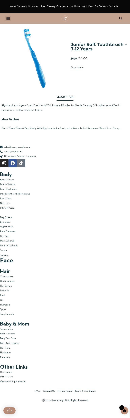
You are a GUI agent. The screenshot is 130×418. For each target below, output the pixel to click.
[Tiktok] (21, 163)
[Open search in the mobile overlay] (120, 18)
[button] (8, 18)
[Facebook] (12, 163)
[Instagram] (4, 163)
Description (65, 97)
